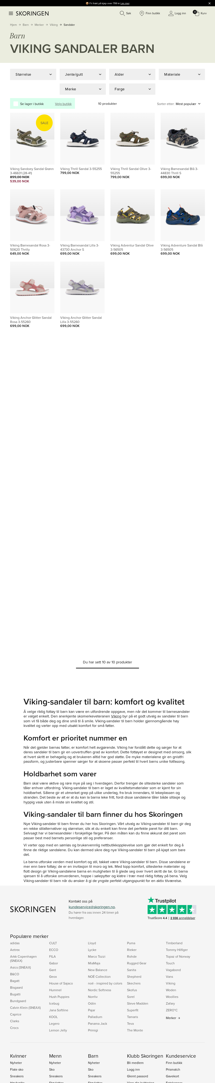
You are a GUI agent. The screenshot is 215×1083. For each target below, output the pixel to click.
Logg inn (133, 1069)
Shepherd (134, 976)
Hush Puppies (59, 997)
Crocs (14, 1028)
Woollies (172, 997)
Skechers (133, 983)
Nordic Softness (99, 990)
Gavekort (172, 1076)
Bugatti (15, 994)
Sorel (131, 997)
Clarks (14, 1021)
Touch (170, 963)
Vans (169, 976)
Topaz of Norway (178, 956)
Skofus (132, 990)
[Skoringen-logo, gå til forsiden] (32, 13)
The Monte (135, 1030)
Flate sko (16, 1069)
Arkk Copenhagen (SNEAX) (23, 958)
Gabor (53, 963)
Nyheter (16, 1063)
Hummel (55, 990)
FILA (52, 956)
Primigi (93, 1030)
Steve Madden (137, 1003)
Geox (53, 976)
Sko (52, 1069)
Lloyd (92, 943)
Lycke (92, 950)
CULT (53, 943)
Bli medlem (135, 1063)
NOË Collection (99, 976)
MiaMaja (94, 963)
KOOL (53, 1017)
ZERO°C (172, 1010)
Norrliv (93, 997)
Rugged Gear (136, 963)
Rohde (132, 956)
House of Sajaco (61, 983)
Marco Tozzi (96, 956)
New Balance (97, 970)
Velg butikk (63, 104)
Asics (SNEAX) (20, 967)
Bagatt (15, 981)
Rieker (131, 950)
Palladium (95, 1017)
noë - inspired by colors (105, 983)
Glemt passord (137, 1076)
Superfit (132, 1010)
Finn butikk (174, 1063)
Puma (131, 943)
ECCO (53, 950)
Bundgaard (18, 1001)
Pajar (91, 1010)
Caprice (15, 1014)
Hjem (13, 25)
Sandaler (69, 25)
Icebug (54, 1003)
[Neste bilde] (46, 139)
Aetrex (15, 950)
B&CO (14, 974)
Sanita (131, 970)
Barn (26, 25)
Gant (52, 970)
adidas (15, 943)
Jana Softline (58, 1010)
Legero (54, 1023)
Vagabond (173, 970)
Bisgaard (16, 987)
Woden (171, 990)
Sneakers (17, 1076)
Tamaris (132, 1017)
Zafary (170, 1003)
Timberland (174, 943)
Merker (39, 25)
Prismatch (173, 1069)
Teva (130, 1023)
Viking (54, 25)
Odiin (92, 1003)
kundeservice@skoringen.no (92, 906)
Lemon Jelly (58, 1030)
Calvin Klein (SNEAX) (25, 1007)
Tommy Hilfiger (177, 950)
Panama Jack (97, 1023)
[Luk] (209, 3)
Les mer (125, 3)
